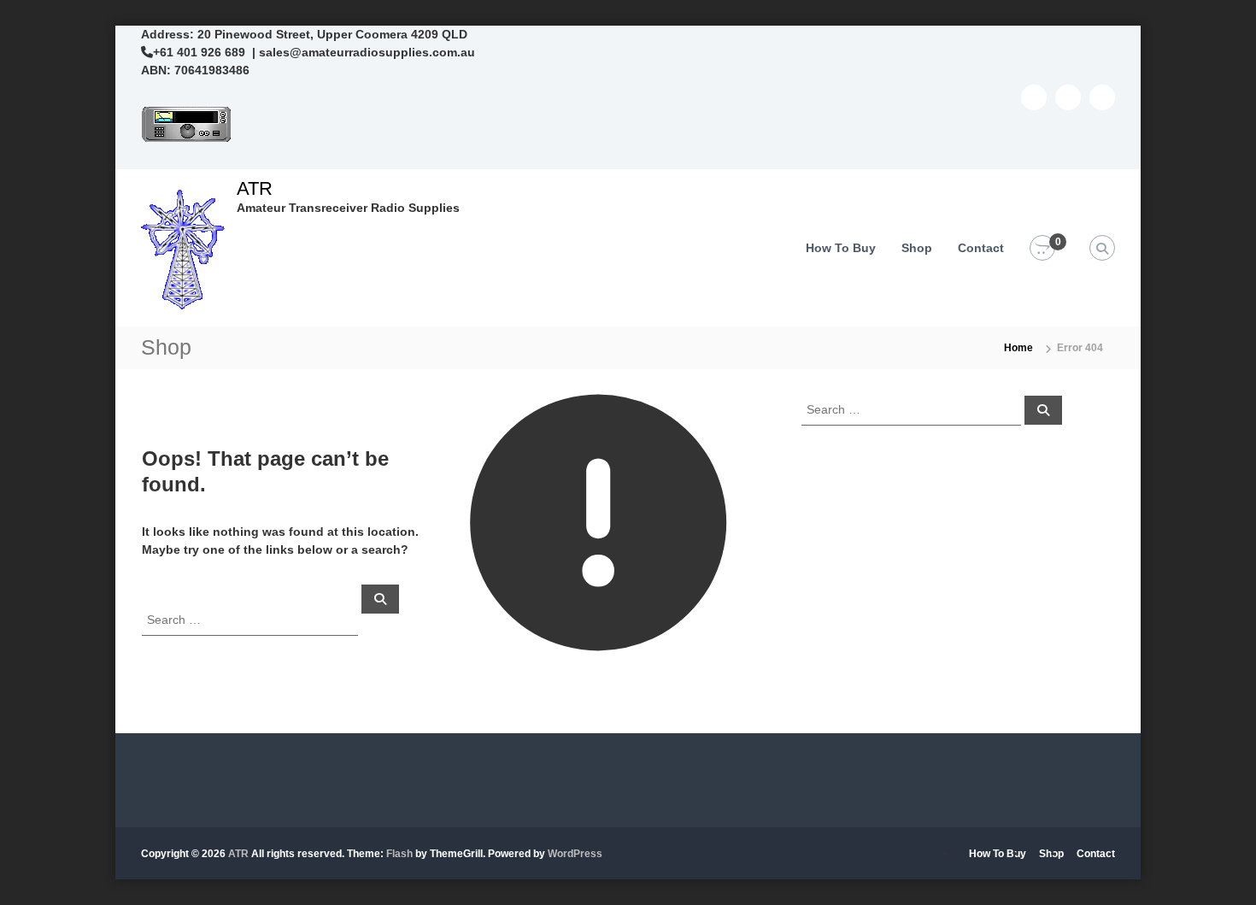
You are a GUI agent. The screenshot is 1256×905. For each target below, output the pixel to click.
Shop (916, 248)
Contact (981, 248)
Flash (399, 854)
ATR (255, 188)
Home (1018, 348)
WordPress (575, 854)
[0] (1042, 249)
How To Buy (841, 248)
